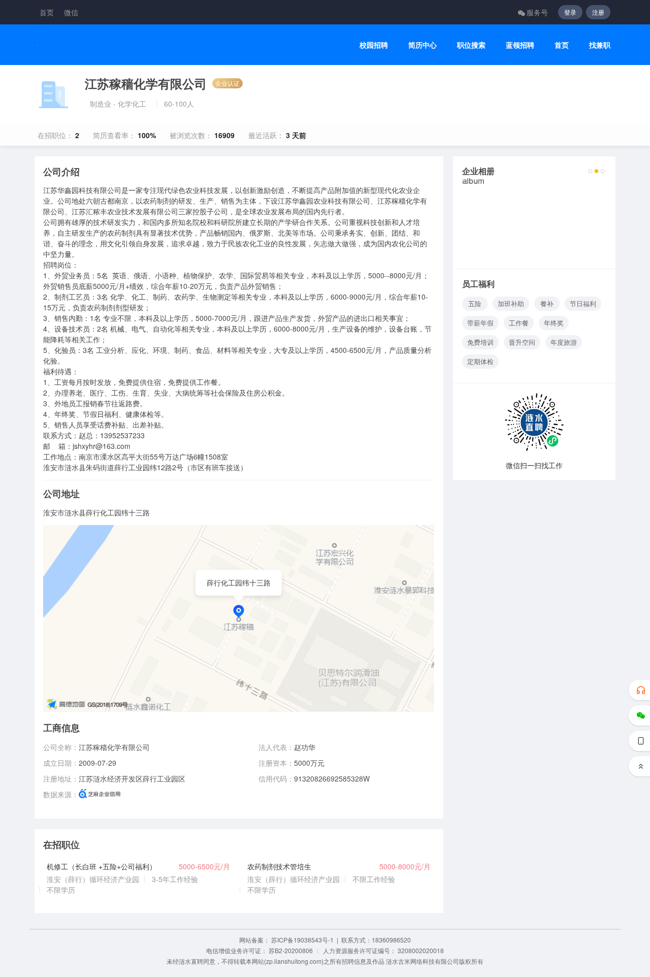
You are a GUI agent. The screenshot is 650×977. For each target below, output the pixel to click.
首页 (47, 12)
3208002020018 (421, 950)
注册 (598, 12)
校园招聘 (374, 45)
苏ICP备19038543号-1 (302, 939)
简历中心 (422, 45)
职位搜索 (471, 45)
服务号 (537, 12)
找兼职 (599, 45)
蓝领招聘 (520, 45)
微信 (71, 12)
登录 (570, 12)
